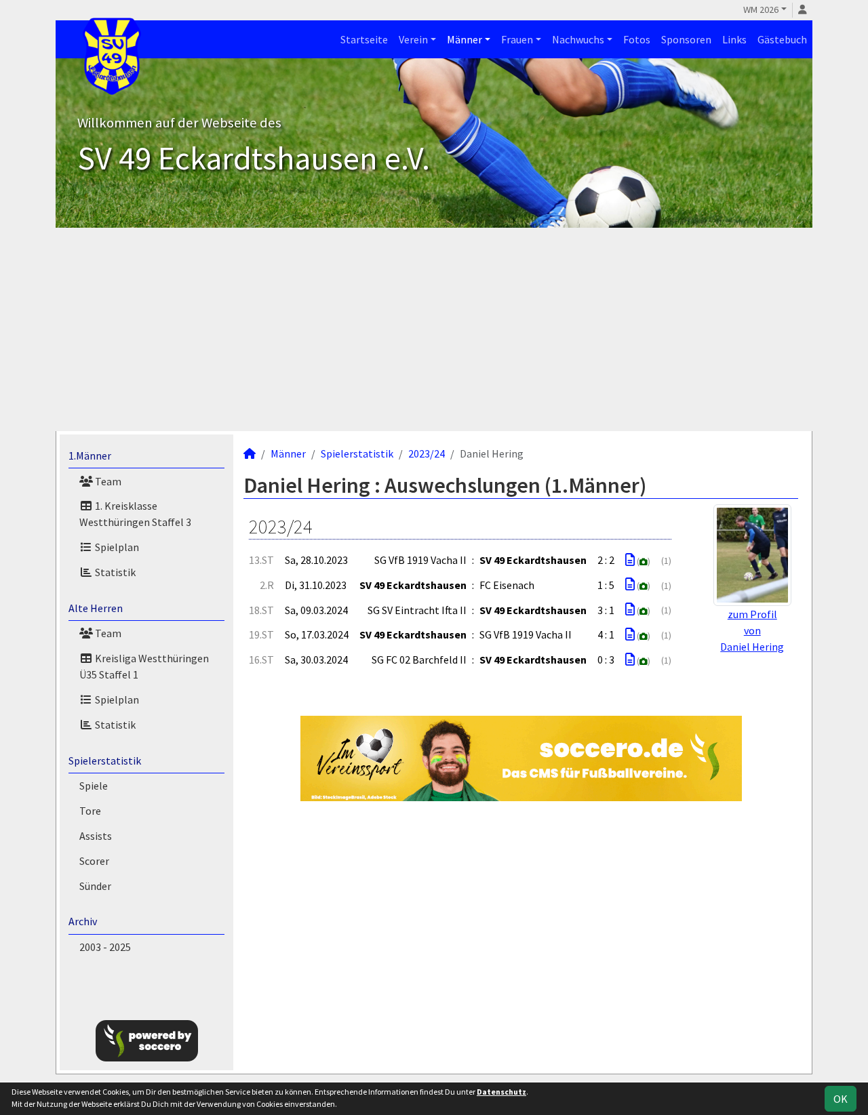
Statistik (114, 572)
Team (107, 481)
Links (734, 39)
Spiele (93, 785)
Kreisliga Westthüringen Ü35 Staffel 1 (144, 666)
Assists (95, 836)
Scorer (94, 861)
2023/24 (426, 453)
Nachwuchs (578, 39)
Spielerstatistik (104, 760)
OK (840, 1099)
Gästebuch (782, 39)
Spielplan (116, 547)
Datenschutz (501, 1092)
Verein (413, 39)
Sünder (95, 886)
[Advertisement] (434, 329)
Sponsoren (686, 39)
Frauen (517, 39)
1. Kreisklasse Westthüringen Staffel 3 (135, 514)
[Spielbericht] (630, 560)
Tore (90, 810)
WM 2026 (760, 9)
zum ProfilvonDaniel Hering (752, 630)
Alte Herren (95, 608)
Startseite (364, 39)
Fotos (636, 39)
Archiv (82, 921)
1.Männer (89, 455)
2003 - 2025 (105, 947)
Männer (464, 39)
